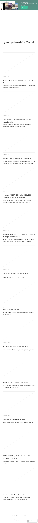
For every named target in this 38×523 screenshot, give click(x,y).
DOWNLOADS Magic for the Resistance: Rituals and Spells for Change (18, 457)
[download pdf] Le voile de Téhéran (14, 419)
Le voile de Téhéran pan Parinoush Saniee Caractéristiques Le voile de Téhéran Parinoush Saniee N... (18, 423)
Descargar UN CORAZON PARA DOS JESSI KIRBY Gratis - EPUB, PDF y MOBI (17, 196)
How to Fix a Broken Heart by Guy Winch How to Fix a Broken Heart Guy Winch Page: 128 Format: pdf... (19, 86)
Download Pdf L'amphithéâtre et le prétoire (16, 346)
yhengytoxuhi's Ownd (19, 42)
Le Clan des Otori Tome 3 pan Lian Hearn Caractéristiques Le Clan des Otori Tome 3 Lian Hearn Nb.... (19, 386)
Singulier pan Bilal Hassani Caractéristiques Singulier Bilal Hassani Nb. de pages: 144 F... (19, 313)
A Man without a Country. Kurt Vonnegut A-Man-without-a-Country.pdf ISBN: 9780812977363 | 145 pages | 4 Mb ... (16, 498)
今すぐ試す (24, 7)
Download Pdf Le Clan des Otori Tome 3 (15, 383)
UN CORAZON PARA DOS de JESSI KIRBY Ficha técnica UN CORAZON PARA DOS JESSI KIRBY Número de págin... (17, 201)
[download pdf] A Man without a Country (15, 495)
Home (3, 12)
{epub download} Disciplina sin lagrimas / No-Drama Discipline (17, 120)
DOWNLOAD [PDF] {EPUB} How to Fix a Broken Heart (18, 81)
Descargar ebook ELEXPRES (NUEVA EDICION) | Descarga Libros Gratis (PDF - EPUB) (19, 235)
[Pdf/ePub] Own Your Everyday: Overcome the (17, 158)
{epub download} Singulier (11, 310)
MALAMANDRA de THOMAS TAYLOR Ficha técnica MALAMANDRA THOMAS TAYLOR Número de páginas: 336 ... (19, 277)
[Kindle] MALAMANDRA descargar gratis (15, 273)
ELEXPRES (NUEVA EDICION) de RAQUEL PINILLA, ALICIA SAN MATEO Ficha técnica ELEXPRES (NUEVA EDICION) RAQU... (18, 240)
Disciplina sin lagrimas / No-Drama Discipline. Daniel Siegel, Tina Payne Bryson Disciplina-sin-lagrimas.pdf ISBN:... (18, 125)
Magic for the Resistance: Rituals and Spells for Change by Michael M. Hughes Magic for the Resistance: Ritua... (19, 462)
